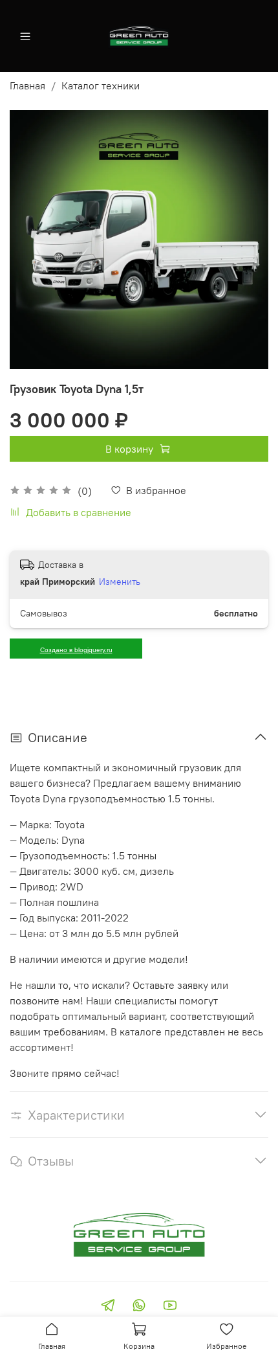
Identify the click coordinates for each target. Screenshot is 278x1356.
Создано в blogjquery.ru (76, 649)
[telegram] (107, 1307)
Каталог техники (100, 85)
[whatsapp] (139, 1307)
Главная (27, 85)
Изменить (119, 581)
